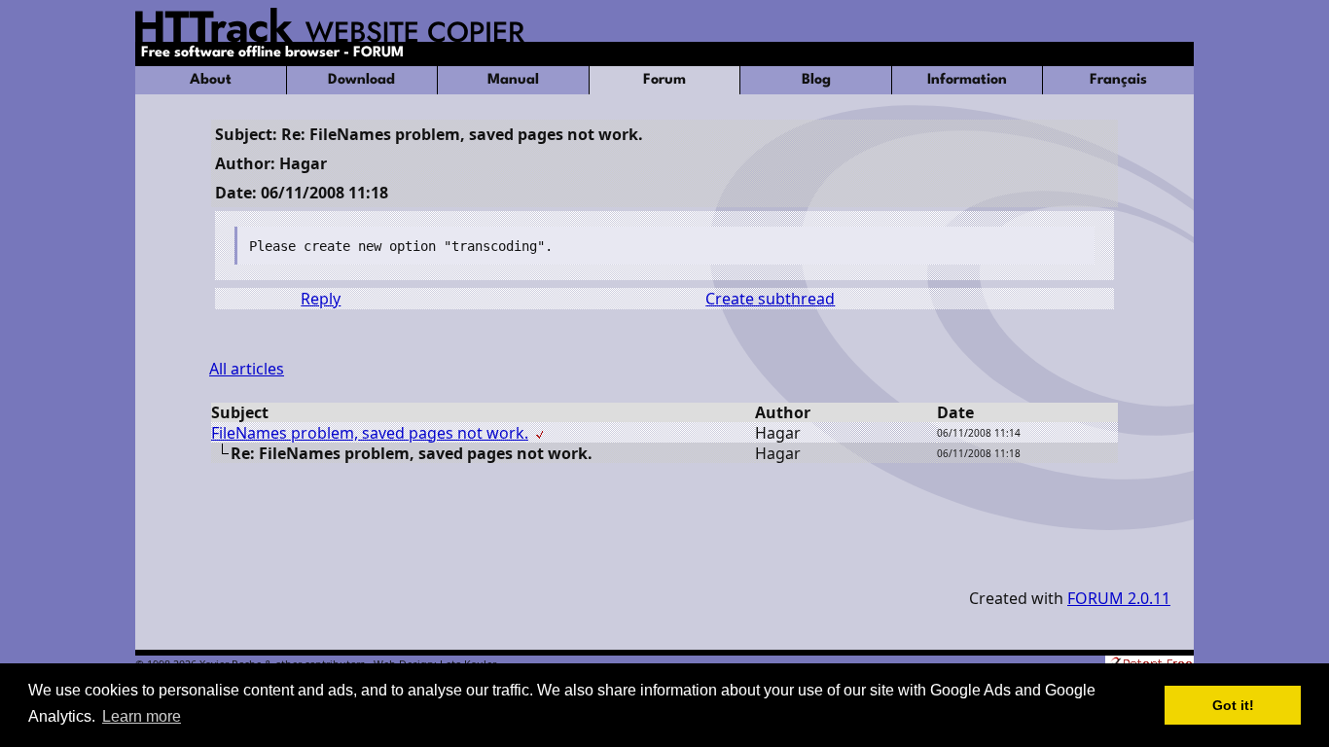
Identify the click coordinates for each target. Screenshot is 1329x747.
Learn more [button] (141, 716)
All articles (246, 368)
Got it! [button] (1233, 705)
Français (1118, 80)
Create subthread (770, 298)
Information (967, 80)
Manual (513, 80)
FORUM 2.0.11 (1118, 598)
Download (361, 80)
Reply (321, 298)
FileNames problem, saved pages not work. (369, 433)
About (211, 80)
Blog (816, 80)
